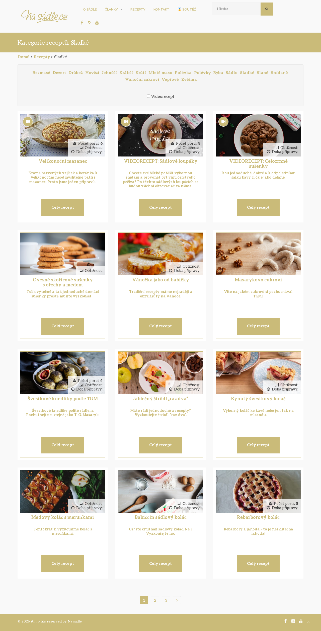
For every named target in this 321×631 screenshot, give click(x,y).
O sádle (90, 9)
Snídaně (279, 72)
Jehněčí (109, 72)
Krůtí (140, 72)
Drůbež (75, 72)
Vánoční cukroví (142, 79)
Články (111, 9)
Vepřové (170, 79)
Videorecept (162, 96)
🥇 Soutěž (187, 9)
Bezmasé (41, 72)
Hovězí (92, 72)
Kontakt (161, 9)
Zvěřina (189, 79)
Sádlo (231, 72)
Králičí (126, 72)
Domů (24, 57)
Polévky (202, 72)
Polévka (183, 72)
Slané (262, 72)
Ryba (218, 72)
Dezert (59, 72)
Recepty (137, 9)
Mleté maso (160, 72)
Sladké (247, 72)
